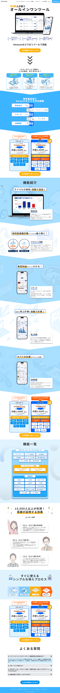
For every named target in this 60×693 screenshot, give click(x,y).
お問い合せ (33, 689)
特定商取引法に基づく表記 (27, 689)
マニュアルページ (37, 1)
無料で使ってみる (19, 156)
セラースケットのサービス (20, 1)
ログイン (49, 1)
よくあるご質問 (44, 1)
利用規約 (16, 689)
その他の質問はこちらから (30, 682)
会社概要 (12, 689)
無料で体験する (55, 1)
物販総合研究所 (37, 689)
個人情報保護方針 (20, 689)
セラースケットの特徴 (29, 1)
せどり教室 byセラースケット (44, 689)
